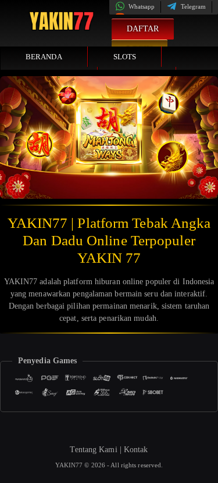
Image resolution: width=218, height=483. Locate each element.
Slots (125, 56)
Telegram (192, 6)
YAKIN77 (70, 464)
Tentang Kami (93, 449)
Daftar (143, 28)
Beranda (44, 56)
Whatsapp (141, 6)
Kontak (136, 449)
